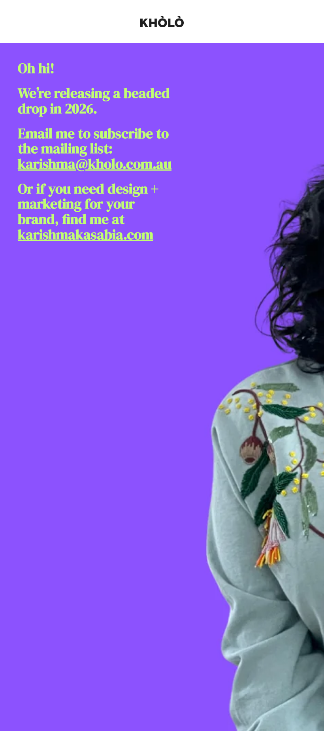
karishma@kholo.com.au (94, 163)
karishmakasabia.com (85, 234)
